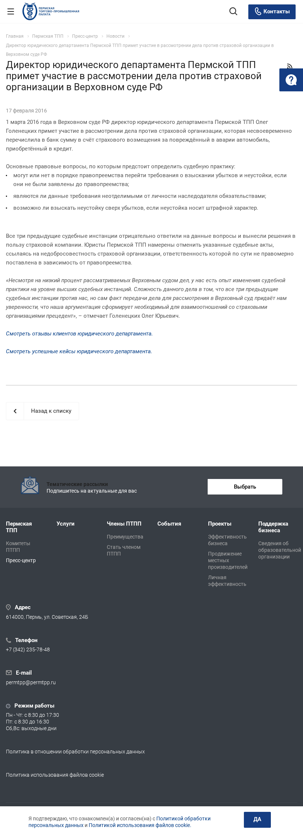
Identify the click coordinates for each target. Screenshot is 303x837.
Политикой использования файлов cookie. (140, 825)
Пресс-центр (21, 560)
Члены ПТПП (124, 523)
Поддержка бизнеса (273, 527)
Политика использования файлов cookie (55, 775)
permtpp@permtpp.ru (31, 682)
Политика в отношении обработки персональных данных (75, 752)
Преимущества (125, 537)
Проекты (219, 523)
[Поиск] (233, 12)
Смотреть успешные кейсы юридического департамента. (79, 351)
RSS (289, 66)
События (169, 523)
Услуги (66, 523)
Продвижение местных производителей (228, 560)
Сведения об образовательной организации (279, 550)
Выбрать (245, 486)
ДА (257, 819)
